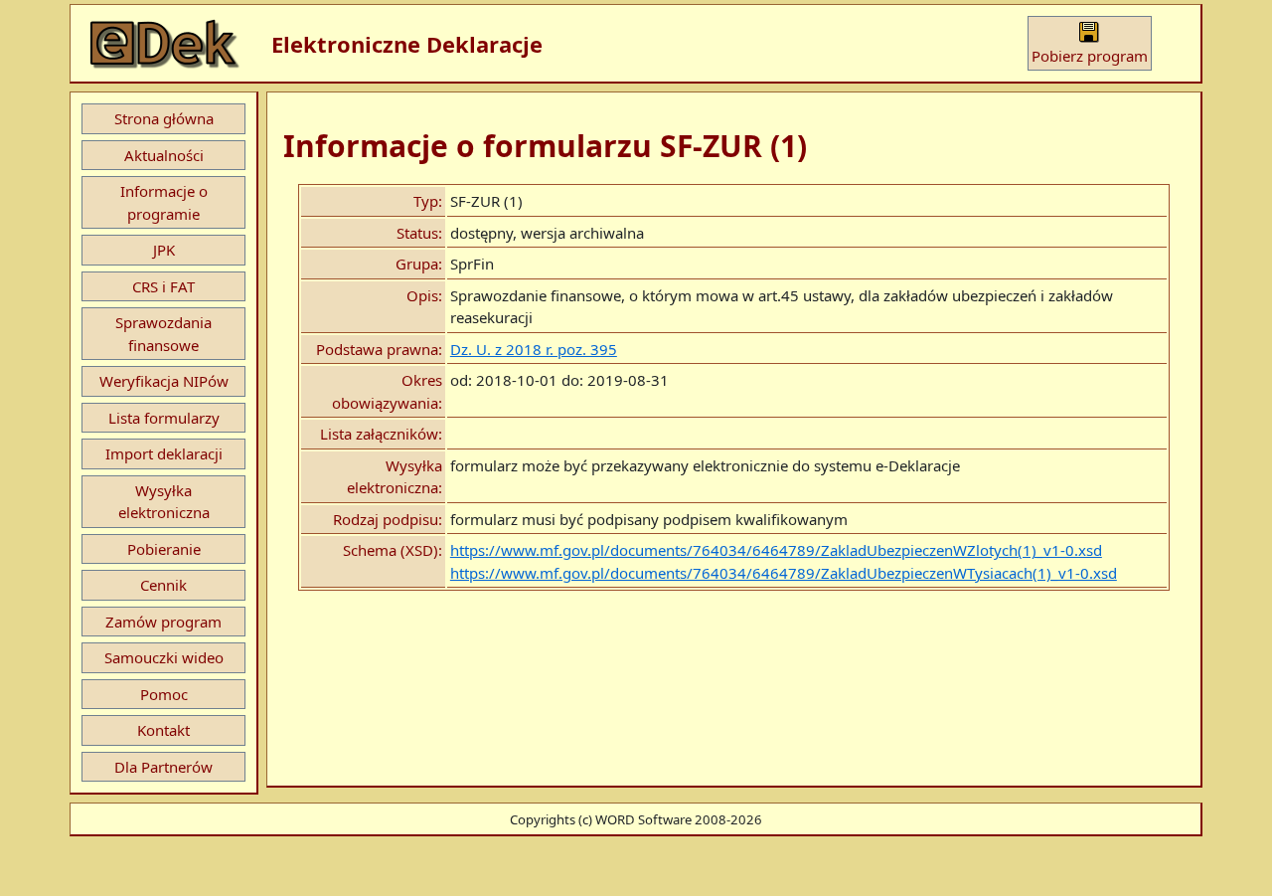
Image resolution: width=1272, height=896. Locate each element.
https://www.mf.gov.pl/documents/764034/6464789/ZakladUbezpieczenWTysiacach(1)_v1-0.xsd (783, 573)
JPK (164, 250)
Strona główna (164, 118)
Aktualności (164, 155)
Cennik (163, 585)
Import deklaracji (164, 453)
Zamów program (163, 621)
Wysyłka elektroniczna (164, 501)
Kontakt (163, 730)
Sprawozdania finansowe (163, 333)
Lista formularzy (164, 418)
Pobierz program (1090, 56)
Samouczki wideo (164, 657)
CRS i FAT (163, 286)
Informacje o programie (164, 202)
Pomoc (164, 694)
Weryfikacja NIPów (164, 381)
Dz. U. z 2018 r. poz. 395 (533, 349)
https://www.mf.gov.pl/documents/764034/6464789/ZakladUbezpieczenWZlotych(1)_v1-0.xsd (776, 550)
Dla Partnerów (163, 767)
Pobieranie (164, 549)
